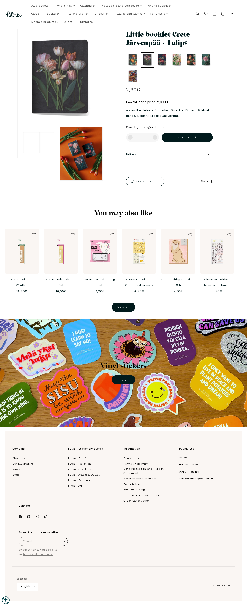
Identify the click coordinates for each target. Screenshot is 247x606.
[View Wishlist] (206, 13)
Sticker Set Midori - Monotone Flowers (217, 282)
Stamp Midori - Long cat (100, 282)
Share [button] (204, 181)
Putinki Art (75, 485)
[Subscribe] (63, 541)
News (16, 469)
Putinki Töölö (77, 458)
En (232, 13)
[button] (64, 6)
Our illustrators (23, 463)
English (25, 586)
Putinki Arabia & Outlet (84, 474)
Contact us (131, 458)
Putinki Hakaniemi (80, 463)
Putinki (226, 585)
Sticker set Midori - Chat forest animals (139, 282)
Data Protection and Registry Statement (144, 470)
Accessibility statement (140, 478)
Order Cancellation (137, 500)
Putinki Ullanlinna (80, 469)
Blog (15, 474)
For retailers (132, 484)
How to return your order (141, 495)
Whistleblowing (134, 489)
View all (123, 307)
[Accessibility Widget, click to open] (6, 600)
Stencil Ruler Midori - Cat (61, 282)
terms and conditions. (38, 554)
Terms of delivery (136, 463)
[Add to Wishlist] (96, 37)
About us (18, 458)
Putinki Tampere (79, 480)
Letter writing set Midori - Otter (178, 282)
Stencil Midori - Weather (22, 282)
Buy (124, 379)
